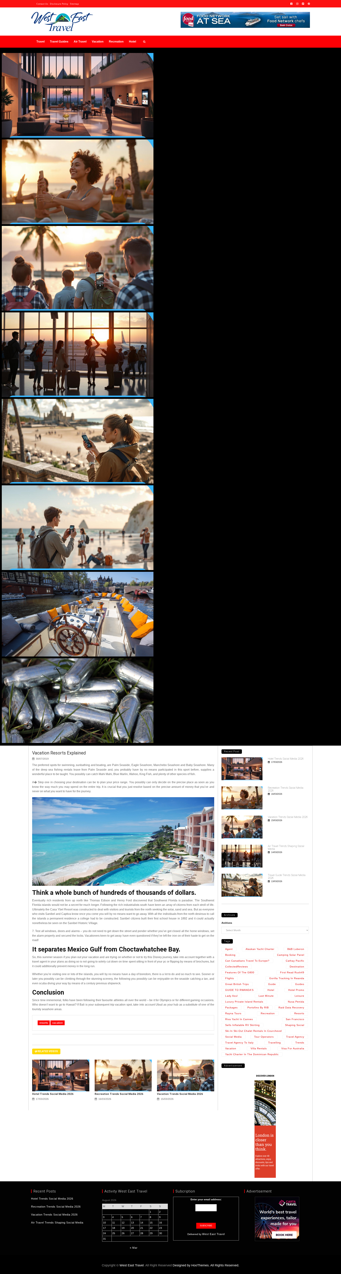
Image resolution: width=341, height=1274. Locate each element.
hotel (270, 990)
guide (272, 984)
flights (229, 978)
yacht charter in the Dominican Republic (252, 1054)
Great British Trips (237, 984)
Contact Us (42, 3)
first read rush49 (292, 972)
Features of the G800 (239, 972)
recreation (268, 1013)
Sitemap (74, 3)
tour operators (264, 1036)
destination (297, 966)
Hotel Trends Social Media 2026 (53, 1094)
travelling (274, 1042)
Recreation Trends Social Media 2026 (119, 1094)
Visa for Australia (292, 1048)
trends (299, 1042)
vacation (57, 1022)
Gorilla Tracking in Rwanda (286, 978)
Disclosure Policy (59, 3)
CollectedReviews (236, 966)
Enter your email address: (206, 1199)
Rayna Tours (233, 1013)
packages (231, 1007)
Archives (226, 922)
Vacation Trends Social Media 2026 (180, 1094)
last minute (266, 995)
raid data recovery (291, 1007)
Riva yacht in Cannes (239, 1019)
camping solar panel (290, 954)
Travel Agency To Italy (239, 1042)
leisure (299, 995)
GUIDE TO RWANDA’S (239, 990)
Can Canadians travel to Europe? (247, 960)
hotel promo (296, 990)
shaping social (294, 1025)
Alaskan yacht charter (260, 949)
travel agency (295, 1036)
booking (230, 954)
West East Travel (213, 1234)
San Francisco (295, 1019)
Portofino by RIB (258, 1007)
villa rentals (259, 1048)
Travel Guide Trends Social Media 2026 (286, 877)
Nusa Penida (296, 1001)
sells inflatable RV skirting (242, 1025)
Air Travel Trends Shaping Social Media (286, 847)
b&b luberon (295, 949)
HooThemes (200, 1265)
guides (299, 984)
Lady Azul (231, 995)
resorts (43, 1022)
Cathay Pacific (295, 960)
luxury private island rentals (244, 1001)
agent (229, 949)
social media (233, 1036)
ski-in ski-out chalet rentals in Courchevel (253, 1030)
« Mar (133, 1247)
